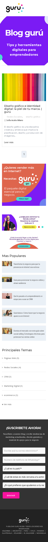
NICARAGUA (41, 533)
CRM (7, 376)
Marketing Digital (13, 386)
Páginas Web (11, 358)
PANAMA (40, 531)
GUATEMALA (7, 533)
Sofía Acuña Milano (14, 120)
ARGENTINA (17, 531)
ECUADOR (18, 533)
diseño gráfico (33, 116)
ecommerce (11, 395)
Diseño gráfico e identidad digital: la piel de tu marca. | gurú (23, 108)
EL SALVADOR (29, 533)
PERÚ (26, 531)
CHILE (33, 531)
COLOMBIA (6, 531)
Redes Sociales (14, 116)
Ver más (7, 404)
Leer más (8, 142)
